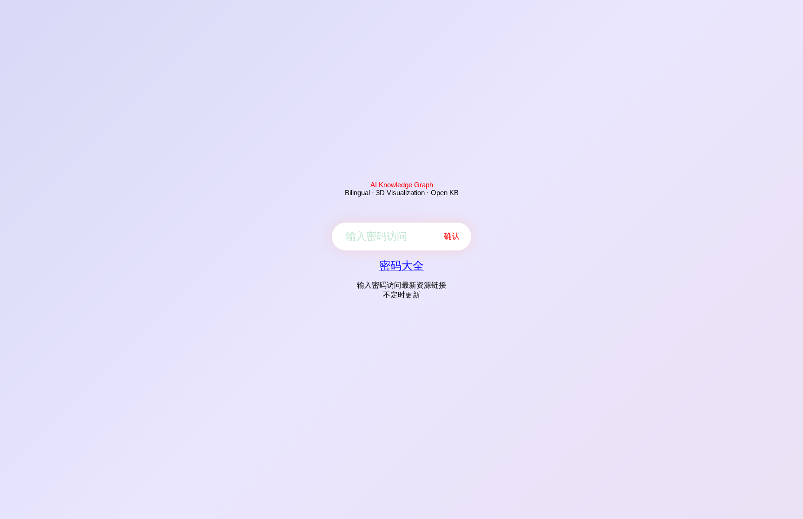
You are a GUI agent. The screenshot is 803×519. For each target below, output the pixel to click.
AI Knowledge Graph (401, 185)
